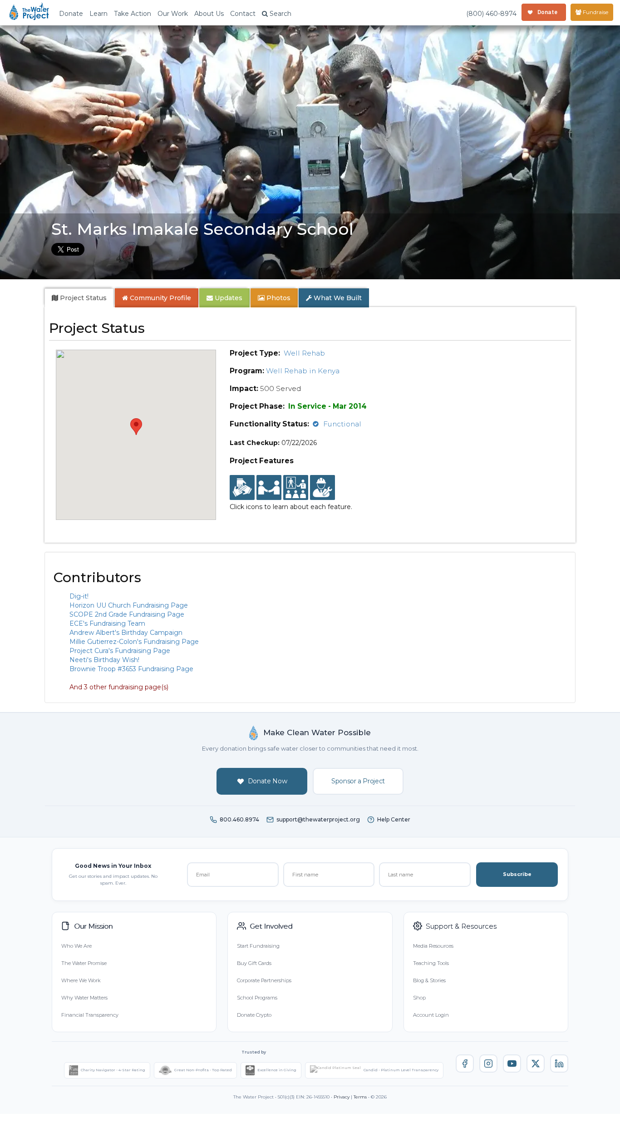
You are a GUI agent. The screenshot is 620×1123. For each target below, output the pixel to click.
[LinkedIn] (559, 1063)
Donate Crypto (254, 1015)
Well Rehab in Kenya (303, 370)
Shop (419, 997)
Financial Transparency (89, 1015)
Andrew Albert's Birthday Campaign (125, 632)
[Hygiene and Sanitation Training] (295, 488)
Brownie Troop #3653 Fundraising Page (131, 669)
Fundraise (594, 12)
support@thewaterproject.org (318, 819)
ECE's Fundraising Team (107, 623)
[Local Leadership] (242, 488)
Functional (342, 424)
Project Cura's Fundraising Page (119, 651)
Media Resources (433, 946)
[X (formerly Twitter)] (536, 1063)
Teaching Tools (431, 963)
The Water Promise (84, 963)
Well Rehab (304, 353)
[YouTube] (512, 1063)
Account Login (431, 1015)
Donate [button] (71, 14)
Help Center (393, 819)
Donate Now (267, 781)
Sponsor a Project (358, 781)
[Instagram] (488, 1063)
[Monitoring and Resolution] (322, 488)
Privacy (341, 1097)
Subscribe (517, 874)
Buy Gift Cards (254, 963)
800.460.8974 (239, 819)
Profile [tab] (160, 298)
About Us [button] (209, 14)
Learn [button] (98, 14)
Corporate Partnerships (264, 980)
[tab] (79, 297)
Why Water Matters (84, 997)
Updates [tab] (227, 298)
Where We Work (80, 980)
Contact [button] (243, 14)
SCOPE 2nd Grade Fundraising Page (126, 614)
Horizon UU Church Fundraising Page (128, 605)
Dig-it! (79, 596)
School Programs (257, 997)
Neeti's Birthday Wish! (104, 660)
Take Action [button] (132, 14)
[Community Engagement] (268, 488)
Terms (360, 1097)
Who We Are (76, 946)
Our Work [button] (172, 14)
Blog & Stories (429, 980)
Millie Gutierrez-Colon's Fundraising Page (134, 642)
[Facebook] (465, 1063)
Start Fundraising (258, 946)
